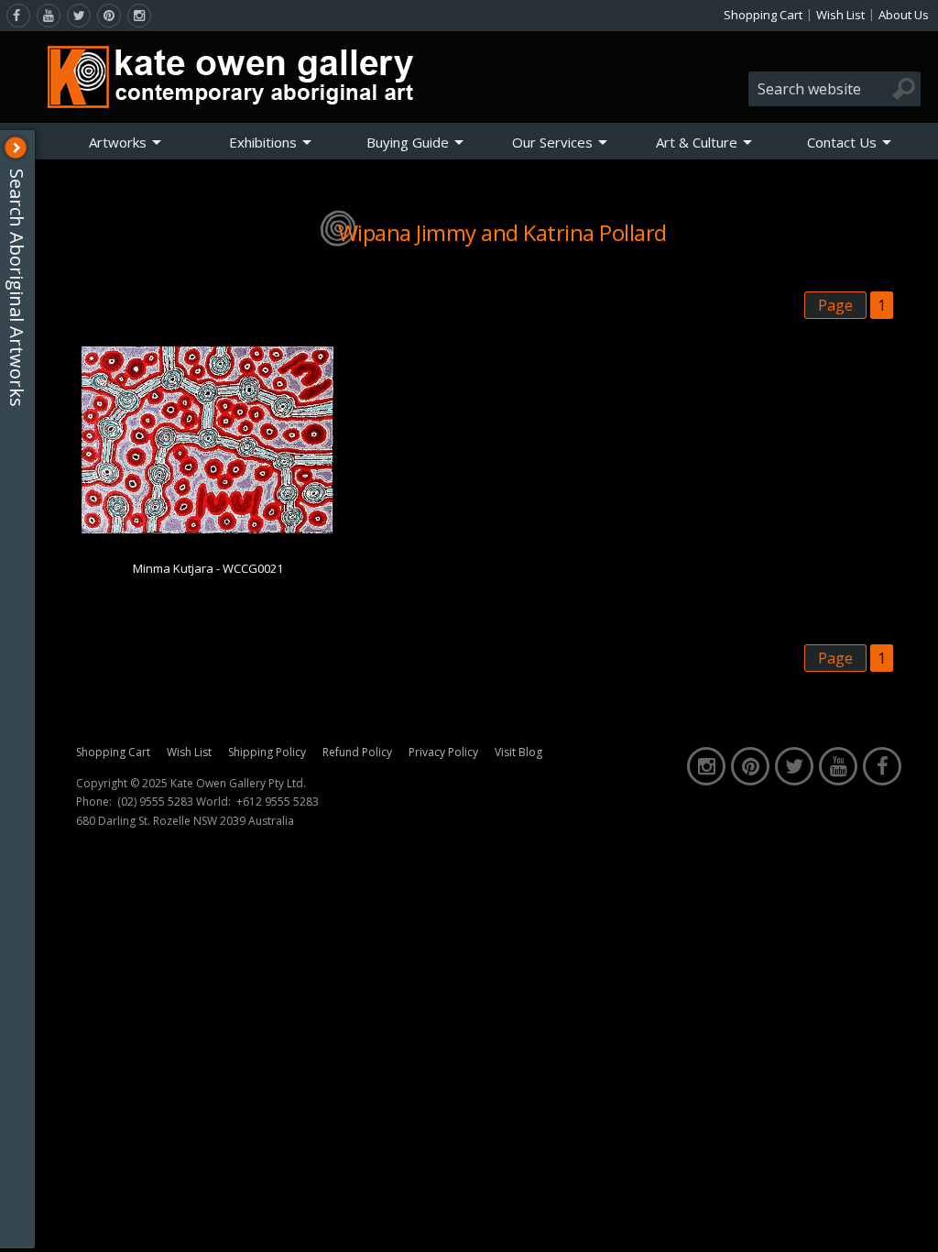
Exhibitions (263, 142)
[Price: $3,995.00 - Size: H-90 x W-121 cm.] (207, 530)
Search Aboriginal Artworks (17, 288)
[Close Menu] (15, 147)
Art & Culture (696, 142)
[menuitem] (125, 142)
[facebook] (18, 15)
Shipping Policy (267, 752)
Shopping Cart (763, 14)
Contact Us (842, 142)
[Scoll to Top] (910, 1222)
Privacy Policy (443, 752)
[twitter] (78, 15)
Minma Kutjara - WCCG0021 (208, 568)
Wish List (840, 14)
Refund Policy (357, 752)
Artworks (118, 142)
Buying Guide (407, 142)
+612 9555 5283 (277, 801)
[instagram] (139, 15)
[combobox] (834, 88)
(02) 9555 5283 (155, 801)
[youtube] (48, 15)
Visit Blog (518, 752)
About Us (903, 14)
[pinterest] (109, 15)
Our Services (552, 142)
